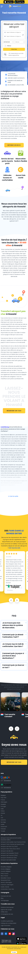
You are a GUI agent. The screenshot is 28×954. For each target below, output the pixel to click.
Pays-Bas (3, 797)
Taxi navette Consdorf (9, 715)
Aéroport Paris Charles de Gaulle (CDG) (12, 844)
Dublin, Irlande (5, 887)
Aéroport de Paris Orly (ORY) (9, 846)
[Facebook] (2, 933)
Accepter (14, 952)
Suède (2, 824)
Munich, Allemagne (6, 882)
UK (1, 815)
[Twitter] (6, 933)
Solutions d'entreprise (7, 907)
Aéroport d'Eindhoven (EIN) (9, 858)
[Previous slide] (11, 600)
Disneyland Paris (5, 880)
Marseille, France (6, 878)
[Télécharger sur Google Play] (19, 2)
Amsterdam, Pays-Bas (7, 889)
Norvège (3, 822)
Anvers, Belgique (5, 869)
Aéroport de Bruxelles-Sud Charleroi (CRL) (13, 842)
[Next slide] (17, 600)
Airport (17, 6)
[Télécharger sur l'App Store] (9, 2)
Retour (9, 46)
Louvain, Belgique (6, 871)
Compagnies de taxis (7, 914)
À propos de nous (6, 896)
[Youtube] (9, 933)
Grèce (2, 811)
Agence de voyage (6, 909)
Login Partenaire (5, 925)
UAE (2, 818)
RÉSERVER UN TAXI (14, 411)
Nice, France (4, 876)
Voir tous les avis (14, 548)
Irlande (3, 813)
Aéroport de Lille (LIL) (7, 851)
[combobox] (14, 32)
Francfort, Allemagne (7, 885)
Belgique (3, 795)
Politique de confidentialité (8, 923)
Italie (2, 809)
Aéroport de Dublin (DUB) (8, 860)
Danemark (4, 826)
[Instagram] (13, 933)
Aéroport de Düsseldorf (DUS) (9, 853)
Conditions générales (7, 921)
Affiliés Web (4, 912)
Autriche (3, 820)
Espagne (3, 804)
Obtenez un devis (14, 145)
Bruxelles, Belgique (6, 867)
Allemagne (4, 802)
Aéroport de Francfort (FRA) (9, 855)
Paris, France (4, 873)
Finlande (3, 829)
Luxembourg (5, 427)
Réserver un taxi (14, 762)
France (3, 800)
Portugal (3, 806)
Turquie (3, 831)
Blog (2, 898)
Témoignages (5, 900)
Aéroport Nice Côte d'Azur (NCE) (10, 849)
